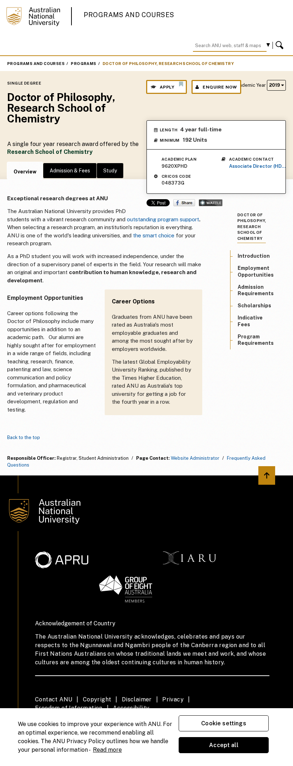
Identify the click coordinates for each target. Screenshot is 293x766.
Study (110, 170)
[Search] (280, 45)
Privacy (173, 699)
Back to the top (23, 437)
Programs (83, 63)
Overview (25, 172)
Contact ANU (53, 699)
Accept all (223, 745)
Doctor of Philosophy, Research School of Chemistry (168, 63)
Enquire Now (220, 87)
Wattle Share (211, 202)
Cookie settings (223, 723)
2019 (275, 85)
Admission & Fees (70, 170)
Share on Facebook (184, 202)
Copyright (97, 699)
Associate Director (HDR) (257, 166)
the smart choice (153, 235)
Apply (167, 87)
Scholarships (254, 305)
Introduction (254, 256)
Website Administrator (195, 458)
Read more (107, 749)
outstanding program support (163, 219)
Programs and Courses (129, 15)
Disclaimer (137, 699)
